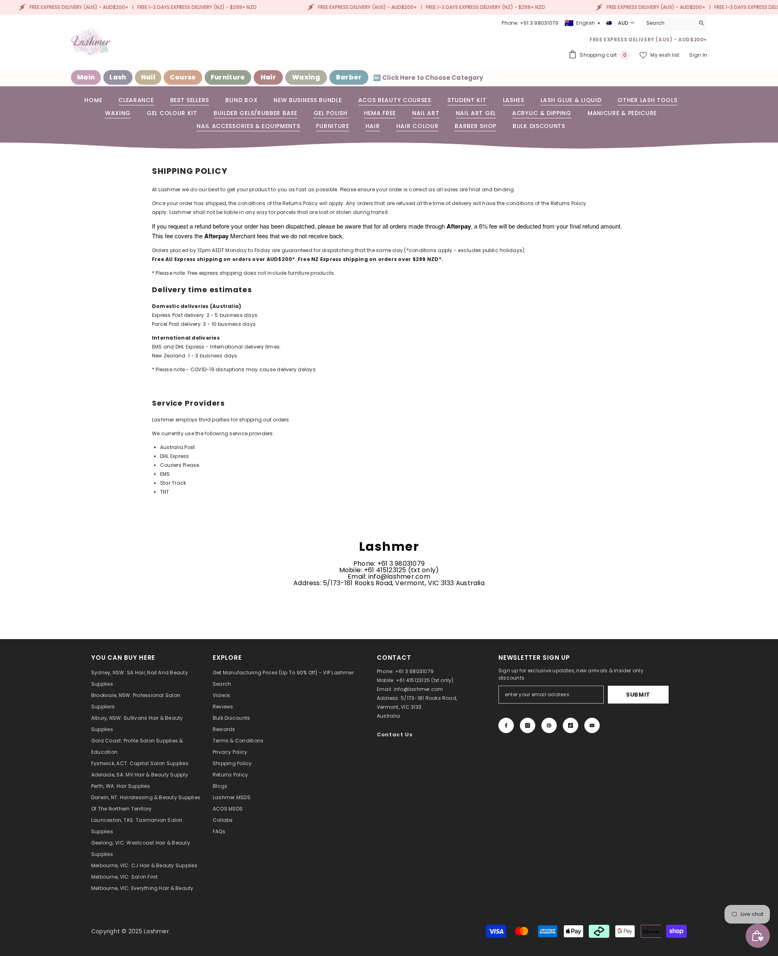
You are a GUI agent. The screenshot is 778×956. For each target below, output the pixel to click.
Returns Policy (300, 203)
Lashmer (156, 931)
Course (183, 77)
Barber (349, 77)
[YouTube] (592, 725)
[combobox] (668, 23)
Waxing (306, 77)
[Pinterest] (549, 725)
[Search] (674, 23)
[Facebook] (506, 725)
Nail (148, 77)
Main (86, 77)
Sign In (698, 54)
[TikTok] (570, 725)
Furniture (228, 77)
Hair (268, 77)
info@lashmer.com (418, 689)
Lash (117, 77)
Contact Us (395, 734)
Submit (638, 695)
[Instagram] (527, 725)
